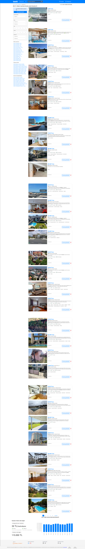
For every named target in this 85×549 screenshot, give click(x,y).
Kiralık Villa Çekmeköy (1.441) (17, 50)
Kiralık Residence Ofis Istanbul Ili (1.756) (19, 72)
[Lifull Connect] (17, 543)
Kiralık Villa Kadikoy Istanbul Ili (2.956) (18, 80)
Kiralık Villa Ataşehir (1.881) (17, 44)
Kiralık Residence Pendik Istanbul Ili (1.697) (19, 73)
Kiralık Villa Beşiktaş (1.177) (17, 56)
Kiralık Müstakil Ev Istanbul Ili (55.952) (18, 65)
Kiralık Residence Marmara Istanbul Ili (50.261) (20, 66)
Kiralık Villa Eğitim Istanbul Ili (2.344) (18, 81)
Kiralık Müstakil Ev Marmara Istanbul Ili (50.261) (20, 67)
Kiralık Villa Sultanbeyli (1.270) (17, 54)
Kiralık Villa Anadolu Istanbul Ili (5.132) (18, 78)
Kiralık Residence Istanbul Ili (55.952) (18, 64)
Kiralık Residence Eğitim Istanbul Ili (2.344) (19, 71)
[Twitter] (45, 543)
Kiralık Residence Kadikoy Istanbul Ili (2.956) (19, 70)
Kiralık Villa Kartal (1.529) (17, 48)
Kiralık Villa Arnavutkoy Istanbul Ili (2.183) (19, 82)
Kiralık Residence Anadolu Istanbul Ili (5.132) (19, 68)
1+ (17, 28)
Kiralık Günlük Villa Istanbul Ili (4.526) (18, 79)
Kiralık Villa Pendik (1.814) (17, 45)
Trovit (14, 4)
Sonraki (56, 515)
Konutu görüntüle (65, 20)
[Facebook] (43, 543)
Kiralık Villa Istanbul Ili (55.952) (17, 77)
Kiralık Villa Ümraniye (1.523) (17, 49)
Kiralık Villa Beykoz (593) (17, 59)
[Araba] (30, 543)
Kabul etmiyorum (75, 547)
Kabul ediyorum (69, 547)
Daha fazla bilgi (65, 547)
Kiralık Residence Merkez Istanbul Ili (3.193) (19, 69)
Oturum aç (69, 1)
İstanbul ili (23, 4)
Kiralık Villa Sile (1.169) (16, 57)
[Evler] (28, 543)
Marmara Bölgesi (18, 4)
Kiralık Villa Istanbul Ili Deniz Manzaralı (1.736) (20, 83)
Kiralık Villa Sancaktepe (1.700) (17, 47)
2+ (20, 28)
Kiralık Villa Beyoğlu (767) (17, 58)
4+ (25, 28)
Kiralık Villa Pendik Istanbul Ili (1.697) (18, 84)
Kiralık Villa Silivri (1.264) (17, 55)
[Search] (41, 1)
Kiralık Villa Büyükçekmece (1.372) (18, 51)
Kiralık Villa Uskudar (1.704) (17, 46)
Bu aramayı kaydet (20, 12)
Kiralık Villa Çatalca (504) (17, 60)
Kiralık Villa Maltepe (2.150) (17, 43)
